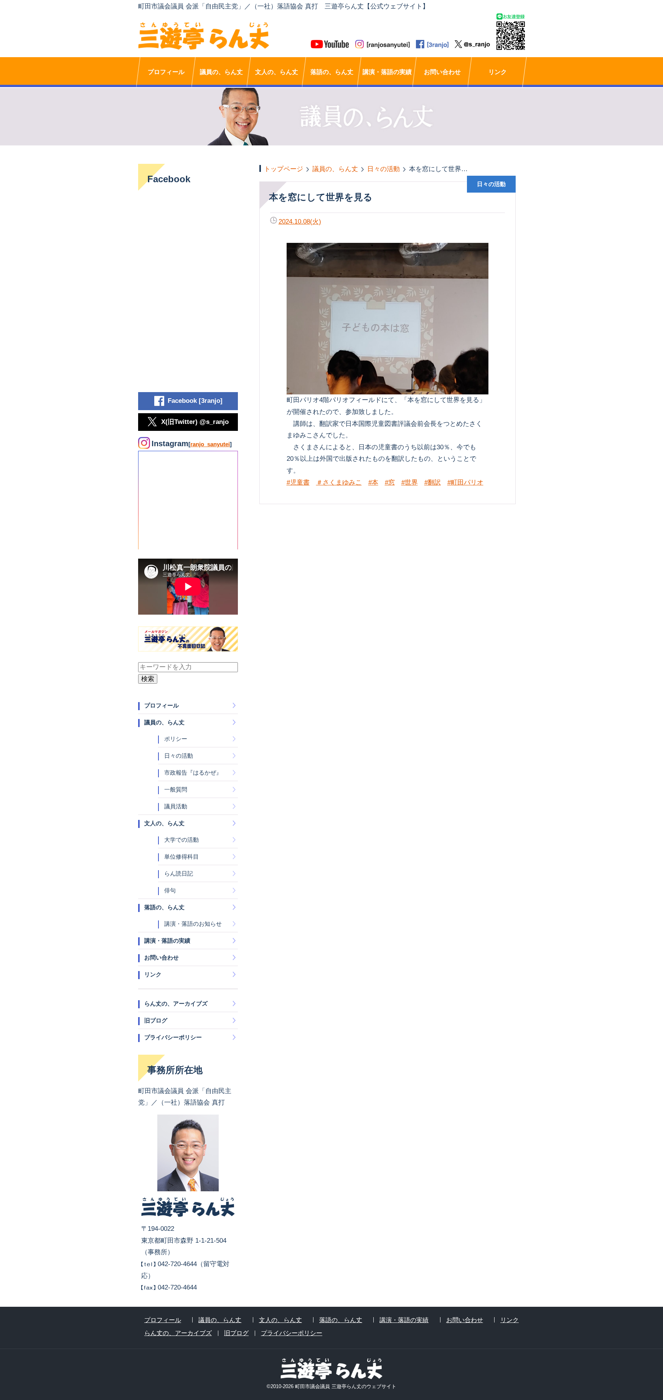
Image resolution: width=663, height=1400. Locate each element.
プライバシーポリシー (173, 1037)
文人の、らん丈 (276, 72)
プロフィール (166, 72)
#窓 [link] (390, 482)
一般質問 (175, 789)
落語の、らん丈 (331, 72)
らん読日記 (178, 873)
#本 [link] (373, 482)
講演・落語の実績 (387, 72)
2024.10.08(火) (300, 221)
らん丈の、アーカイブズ (176, 1003)
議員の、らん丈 (221, 72)
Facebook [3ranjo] (195, 400)
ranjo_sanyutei (210, 444)
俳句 (170, 890)
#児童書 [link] (298, 482)
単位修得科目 (181, 856)
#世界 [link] (409, 482)
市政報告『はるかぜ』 (193, 772)
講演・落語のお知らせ (193, 923)
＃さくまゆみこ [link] (339, 482)
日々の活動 (178, 755)
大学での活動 (181, 839)
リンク (497, 72)
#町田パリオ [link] (465, 482)
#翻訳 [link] (432, 482)
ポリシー (175, 738)
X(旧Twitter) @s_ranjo (195, 421)
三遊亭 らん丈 (235, 36)
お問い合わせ (442, 72)
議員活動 (175, 806)
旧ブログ (155, 1020)
